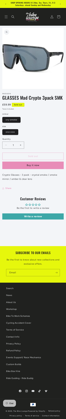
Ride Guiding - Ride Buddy (20, 378)
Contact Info (12, 337)
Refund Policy (13, 350)
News (9, 295)
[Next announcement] (60, 4)
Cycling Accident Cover (18, 323)
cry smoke (13, 120)
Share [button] (8, 188)
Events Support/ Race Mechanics (23, 357)
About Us (11, 302)
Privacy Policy (13, 343)
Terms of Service (15, 330)
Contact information (50, 416)
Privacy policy (16, 416)
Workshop (11, 309)
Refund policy (54, 411)
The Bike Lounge (20, 411)
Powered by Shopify (36, 411)
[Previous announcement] (5, 4)
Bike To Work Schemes (18, 316)
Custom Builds (13, 364)
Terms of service (32, 416)
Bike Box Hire (13, 371)
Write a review (33, 216)
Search (10, 288)
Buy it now (33, 165)
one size (12, 133)
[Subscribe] (56, 272)
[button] (6, 16)
